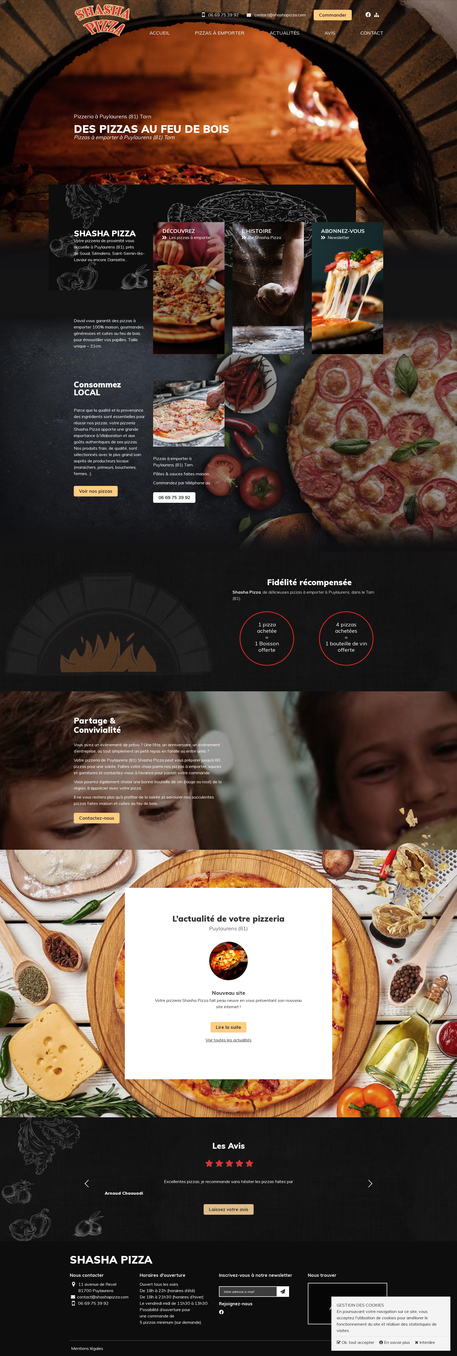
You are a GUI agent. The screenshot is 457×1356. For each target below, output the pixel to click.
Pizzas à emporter (219, 33)
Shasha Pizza (111, 1259)
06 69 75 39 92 (223, 14)
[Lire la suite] (228, 961)
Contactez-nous (96, 818)
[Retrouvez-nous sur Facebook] (368, 14)
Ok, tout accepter (357, 1342)
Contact (371, 33)
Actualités (284, 33)
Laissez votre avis (228, 1209)
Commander (332, 15)
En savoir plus (397, 1342)
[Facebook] (221, 1312)
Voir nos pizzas (95, 491)
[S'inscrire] (283, 1291)
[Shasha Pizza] (102, 20)
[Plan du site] (376, 14)
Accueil (159, 33)
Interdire (426, 1342)
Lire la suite (228, 1027)
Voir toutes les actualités (228, 1040)
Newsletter (347, 288)
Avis (330, 33)
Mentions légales (87, 1348)
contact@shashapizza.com (280, 14)
